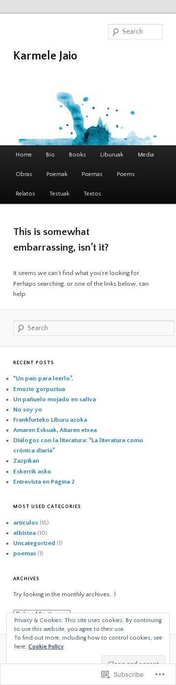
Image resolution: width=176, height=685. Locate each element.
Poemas (92, 174)
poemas (24, 553)
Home (24, 155)
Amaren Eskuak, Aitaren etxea (55, 430)
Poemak (56, 174)
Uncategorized (34, 543)
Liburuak (111, 155)
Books (77, 155)
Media (146, 155)
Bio (50, 155)
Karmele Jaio (45, 56)
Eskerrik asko (32, 471)
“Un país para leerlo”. (43, 378)
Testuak (59, 194)
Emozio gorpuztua (39, 389)
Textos (92, 194)
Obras (24, 174)
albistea (24, 532)
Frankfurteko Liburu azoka (50, 419)
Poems (126, 174)
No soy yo (27, 409)
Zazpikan (26, 460)
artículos (25, 522)
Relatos (25, 194)
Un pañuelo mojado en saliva (54, 399)
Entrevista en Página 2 (44, 481)
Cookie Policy (46, 647)
